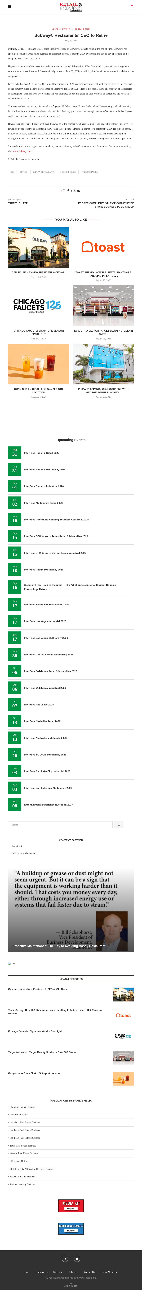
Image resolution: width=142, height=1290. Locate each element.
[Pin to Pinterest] (75, 190)
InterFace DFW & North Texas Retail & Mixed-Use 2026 (56, 536)
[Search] (132, 7)
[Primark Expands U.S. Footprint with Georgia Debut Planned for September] (103, 364)
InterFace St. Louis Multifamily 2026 (45, 754)
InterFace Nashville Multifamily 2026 (45, 738)
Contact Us (89, 1272)
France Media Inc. (109, 1272)
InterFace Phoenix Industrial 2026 (44, 486)
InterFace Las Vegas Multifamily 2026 (46, 637)
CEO (12, 172)
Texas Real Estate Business (23, 1145)
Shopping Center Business (22, 1107)
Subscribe (58, 1272)
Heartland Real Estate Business (25, 1122)
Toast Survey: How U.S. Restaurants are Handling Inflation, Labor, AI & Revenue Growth (55, 1012)
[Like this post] (64, 190)
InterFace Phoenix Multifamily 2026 (44, 469)
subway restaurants (44, 172)
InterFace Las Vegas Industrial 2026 (45, 621)
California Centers (19, 1114)
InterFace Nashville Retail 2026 (42, 721)
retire (23, 172)
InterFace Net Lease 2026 (39, 704)
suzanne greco (68, 172)
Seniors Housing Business (22, 1184)
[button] (11, 910)
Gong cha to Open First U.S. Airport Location (34, 1073)
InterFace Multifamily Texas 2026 (43, 503)
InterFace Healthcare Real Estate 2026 (46, 604)
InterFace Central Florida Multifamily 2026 (48, 654)
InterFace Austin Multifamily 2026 (43, 569)
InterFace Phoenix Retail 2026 (41, 452)
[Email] (77, 1259)
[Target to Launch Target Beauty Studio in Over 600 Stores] (103, 305)
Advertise (73, 1272)
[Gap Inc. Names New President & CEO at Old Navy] (38, 247)
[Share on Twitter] (71, 190)
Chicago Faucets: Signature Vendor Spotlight (35, 1031)
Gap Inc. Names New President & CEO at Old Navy (37, 989)
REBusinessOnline (19, 1161)
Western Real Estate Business (24, 1153)
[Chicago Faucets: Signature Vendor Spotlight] (38, 305)
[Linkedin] (65, 1259)
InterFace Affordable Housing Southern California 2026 (56, 519)
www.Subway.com (22, 151)
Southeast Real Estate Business (25, 1138)
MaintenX (17, 846)
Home (27, 1272)
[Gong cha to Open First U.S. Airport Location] (38, 364)
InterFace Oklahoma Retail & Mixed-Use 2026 (50, 671)
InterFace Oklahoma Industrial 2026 (45, 688)
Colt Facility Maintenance (24, 853)
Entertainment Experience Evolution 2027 (48, 804)
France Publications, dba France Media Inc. (75, 1277)
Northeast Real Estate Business (25, 1130)
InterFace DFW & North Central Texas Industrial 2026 (55, 553)
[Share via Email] (78, 190)
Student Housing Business (22, 1176)
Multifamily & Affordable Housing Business (31, 1169)
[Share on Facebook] (68, 190)
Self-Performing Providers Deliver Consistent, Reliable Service (68, 946)
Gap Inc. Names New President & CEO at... (39, 272)
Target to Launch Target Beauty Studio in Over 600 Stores (42, 1052)
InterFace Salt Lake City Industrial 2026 (47, 771)
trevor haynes (90, 172)
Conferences (41, 1272)
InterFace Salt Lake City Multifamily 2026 (48, 788)
